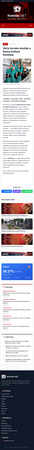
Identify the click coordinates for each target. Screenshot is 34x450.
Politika (3, 406)
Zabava (3, 413)
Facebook (7, 191)
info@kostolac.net (9, 440)
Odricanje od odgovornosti (9, 430)
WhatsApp (28, 191)
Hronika (3, 399)
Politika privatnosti (6, 428)
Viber (17, 191)
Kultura (3, 411)
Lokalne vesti (5, 394)
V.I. (19, 44)
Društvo (3, 403)
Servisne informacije (7, 396)
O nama (3, 421)
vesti (5, 44)
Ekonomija (4, 408)
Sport (3, 401)
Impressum (4, 433)
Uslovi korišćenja (6, 426)
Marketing (4, 423)
